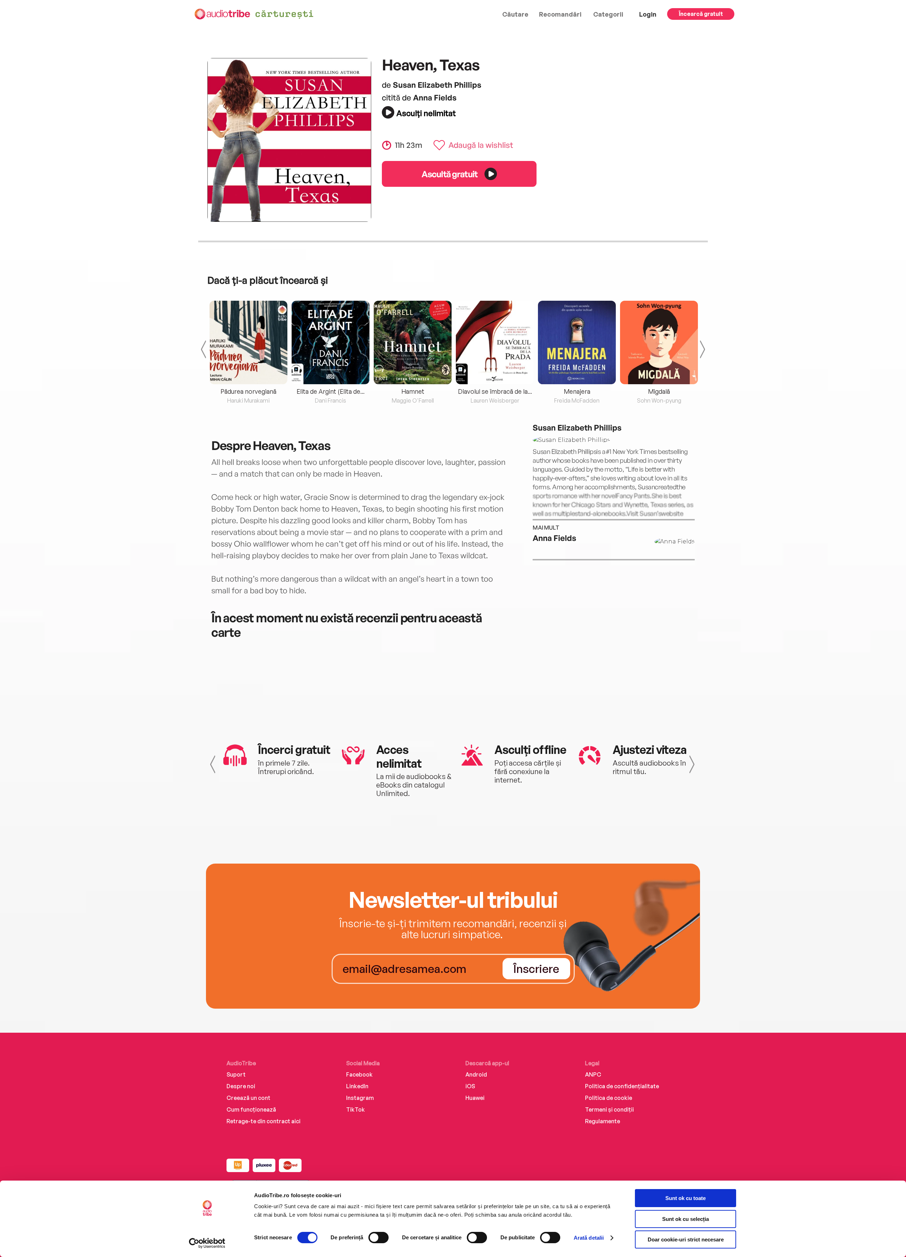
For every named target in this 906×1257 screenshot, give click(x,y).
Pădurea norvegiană (248, 391)
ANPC (593, 1074)
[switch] (378, 1237)
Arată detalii (589, 1238)
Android (476, 1074)
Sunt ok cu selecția (685, 1219)
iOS (470, 1086)
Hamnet (412, 391)
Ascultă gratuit (449, 173)
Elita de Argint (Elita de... (331, 391)
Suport (236, 1074)
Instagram (360, 1097)
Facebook (359, 1074)
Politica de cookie (608, 1097)
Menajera (577, 391)
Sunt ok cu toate (685, 1198)
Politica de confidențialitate (622, 1086)
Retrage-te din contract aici (263, 1121)
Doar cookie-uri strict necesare (686, 1239)
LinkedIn (357, 1086)
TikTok (355, 1109)
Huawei (474, 1097)
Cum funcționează (251, 1109)
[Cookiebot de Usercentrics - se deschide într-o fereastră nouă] (207, 1243)
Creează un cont (248, 1097)
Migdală (659, 391)
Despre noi (240, 1086)
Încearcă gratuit (701, 13)
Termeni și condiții (609, 1109)
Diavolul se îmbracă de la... (495, 391)
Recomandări (560, 14)
